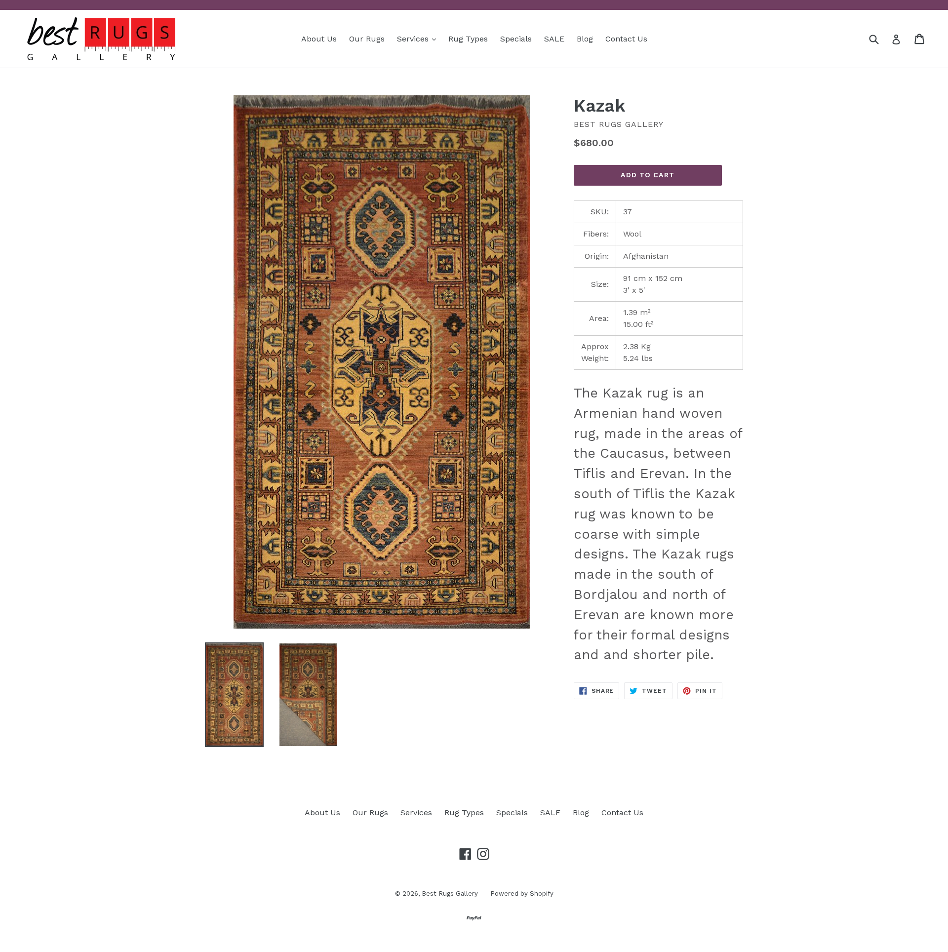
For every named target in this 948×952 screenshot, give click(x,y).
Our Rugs (367, 38)
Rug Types (468, 38)
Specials (516, 38)
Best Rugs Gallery (450, 893)
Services (419, 38)
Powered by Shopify (521, 893)
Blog (585, 38)
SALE (554, 38)
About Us (319, 38)
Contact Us (626, 38)
